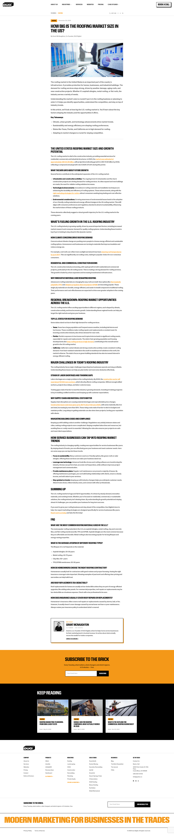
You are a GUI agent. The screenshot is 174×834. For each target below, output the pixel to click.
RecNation (92, 788)
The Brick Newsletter (117, 764)
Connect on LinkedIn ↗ (72, 638)
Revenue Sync (49, 770)
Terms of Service (40, 830)
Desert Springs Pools (95, 776)
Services (79, 4)
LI (120, 13)
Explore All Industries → (73, 782)
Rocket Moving (93, 764)
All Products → (49, 776)
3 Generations (93, 779)
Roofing (60, 13)
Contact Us (136, 761)
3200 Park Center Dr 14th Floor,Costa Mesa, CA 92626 (140, 769)
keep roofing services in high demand (80, 341)
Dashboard (48, 773)
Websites (90, 4)
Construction (71, 770)
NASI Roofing (93, 782)
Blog (112, 761)
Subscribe (102, 673)
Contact (26, 773)
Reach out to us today (58, 513)
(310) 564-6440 (138, 774)
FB (122, 13)
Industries (66, 4)
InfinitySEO (48, 767)
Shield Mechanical (94, 791)
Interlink (47, 764)
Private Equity (71, 779)
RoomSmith (92, 761)
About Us (54, 4)
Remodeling (70, 773)
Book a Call (163, 4)
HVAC (69, 767)
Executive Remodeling (95, 767)
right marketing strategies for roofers (66, 193)
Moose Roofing (93, 785)
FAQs (112, 770)
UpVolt (91, 770)
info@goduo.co (137, 777)
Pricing (100, 4)
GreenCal (92, 773)
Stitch (47, 761)
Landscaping (71, 764)
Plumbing (70, 776)
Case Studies (113, 4)
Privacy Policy (28, 830)
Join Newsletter (142, 804)
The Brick (53, 13)
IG (135, 781)
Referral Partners (29, 776)
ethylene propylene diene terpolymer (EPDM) (81, 285)
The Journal (114, 767)
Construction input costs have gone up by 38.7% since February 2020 (76, 405)
